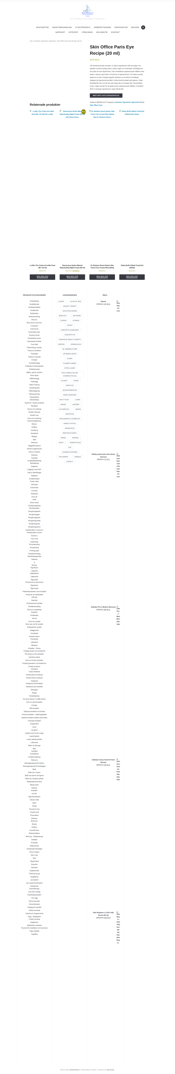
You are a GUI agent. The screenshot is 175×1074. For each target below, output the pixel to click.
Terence (77, 457)
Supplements (34, 870)
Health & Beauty (34, 412)
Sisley (61, 442)
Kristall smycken (34, 666)
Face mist (34, 539)
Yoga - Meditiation (34, 916)
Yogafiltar (34, 934)
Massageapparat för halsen (34, 763)
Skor (34, 858)
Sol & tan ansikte (34, 621)
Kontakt (115, 32)
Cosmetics (34, 326)
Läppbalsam (34, 573)
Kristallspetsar (34, 696)
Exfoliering (34, 542)
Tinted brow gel (34, 874)
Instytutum (64, 399)
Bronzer (34, 320)
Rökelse (34, 818)
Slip (69, 447)
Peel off (34, 497)
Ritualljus (34, 406)
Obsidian (34, 645)
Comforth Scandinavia (70, 330)
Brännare (34, 821)
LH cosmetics (64, 409)
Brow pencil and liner (34, 323)
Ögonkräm (52, 41)
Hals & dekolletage (34, 472)
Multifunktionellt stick (34, 782)
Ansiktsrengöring (34, 506)
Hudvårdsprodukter (34, 895)
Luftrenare (34, 742)
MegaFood (70, 414)
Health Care (34, 415)
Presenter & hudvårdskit (34, 595)
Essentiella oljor (34, 332)
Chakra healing (34, 919)
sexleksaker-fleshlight (34, 849)
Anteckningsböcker (34, 421)
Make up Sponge (34, 745)
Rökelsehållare (34, 833)
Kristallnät (34, 433)
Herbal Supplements (34, 449)
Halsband (34, 681)
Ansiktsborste (34, 304)
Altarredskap (34, 400)
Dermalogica (76, 344)
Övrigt (34, 806)
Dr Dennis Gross (69, 354)
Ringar (34, 693)
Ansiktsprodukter (34, 307)
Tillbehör (34, 559)
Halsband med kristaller (34, 683)
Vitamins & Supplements (34, 913)
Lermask (34, 491)
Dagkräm (34, 466)
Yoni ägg (34, 898)
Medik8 (78, 409)
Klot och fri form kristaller (34, 660)
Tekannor (34, 442)
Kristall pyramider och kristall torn (34, 663)
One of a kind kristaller (34, 702)
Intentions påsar (34, 657)
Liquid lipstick (34, 736)
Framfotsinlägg (34, 363)
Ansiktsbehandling (62, 27)
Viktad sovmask (34, 910)
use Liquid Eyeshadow (34, 883)
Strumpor (34, 867)
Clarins (63, 320)
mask (34, 499)
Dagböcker (34, 922)
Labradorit (34, 642)
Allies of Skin (75, 301)
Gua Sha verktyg (34, 892)
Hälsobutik (102, 32)
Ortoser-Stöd (34, 800)
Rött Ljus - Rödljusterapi (34, 836)
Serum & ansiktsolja (34, 610)
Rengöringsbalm (34, 511)
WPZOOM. (111, 1070)
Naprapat (60, 32)
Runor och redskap (34, 409)
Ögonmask (34, 588)
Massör (135, 27)
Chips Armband (34, 672)
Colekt (70, 325)
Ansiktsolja (34, 615)
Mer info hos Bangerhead (106, 95)
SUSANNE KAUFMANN (69, 452)
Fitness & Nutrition (34, 350)
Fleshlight (34, 354)
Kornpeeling (34, 547)
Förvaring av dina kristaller (34, 654)
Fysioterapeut (82, 27)
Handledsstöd (34, 388)
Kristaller (34, 790)
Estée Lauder (69, 368)
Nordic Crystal (70, 423)
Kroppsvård (34, 724)
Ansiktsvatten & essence (34, 530)
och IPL (34, 793)
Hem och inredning (34, 418)
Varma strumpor (34, 901)
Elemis (69, 358)
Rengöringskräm (34, 517)
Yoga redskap (34, 931)
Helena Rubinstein (70, 390)
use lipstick (34, 880)
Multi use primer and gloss (34, 775)
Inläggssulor (34, 630)
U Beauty (69, 461)
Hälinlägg (34, 381)
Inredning (34, 430)
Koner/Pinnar (34, 830)
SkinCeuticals (75, 442)
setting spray (34, 846)
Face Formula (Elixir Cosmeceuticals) (70, 374)
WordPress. (75, 1070)
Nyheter (34, 788)
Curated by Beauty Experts (70, 339)
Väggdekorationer (34, 446)
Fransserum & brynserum (34, 582)
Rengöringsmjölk (34, 521)
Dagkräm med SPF (34, 469)
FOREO (76, 380)
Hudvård (37, 41)
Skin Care (34, 855)
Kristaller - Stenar (34, 648)
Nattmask (34, 494)
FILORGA (64, 380)
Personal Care (34, 809)
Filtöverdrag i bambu (34, 347)
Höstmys (34, 455)
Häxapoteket (34, 397)
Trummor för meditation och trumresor (34, 928)
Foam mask (34, 481)
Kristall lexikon (34, 636)
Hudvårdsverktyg (34, 554)
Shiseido (75, 438)
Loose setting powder (34, 739)
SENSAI (63, 438)
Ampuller (34, 612)
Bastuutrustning (34, 316)
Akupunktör (42, 27)
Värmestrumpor (34, 904)
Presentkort (34, 815)
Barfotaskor (34, 313)
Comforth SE (70, 335)
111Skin (61, 301)
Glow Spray (34, 375)
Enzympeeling (34, 544)
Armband (34, 669)
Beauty (34, 565)
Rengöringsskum (34, 527)
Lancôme (75, 404)
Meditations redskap (34, 925)
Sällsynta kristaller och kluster (34, 711)
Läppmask (34, 576)
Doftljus (34, 427)
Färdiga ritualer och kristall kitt (34, 651)
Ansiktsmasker (34, 479)
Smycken (34, 864)
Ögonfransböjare (34, 797)
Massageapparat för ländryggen (34, 766)
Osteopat (73, 32)
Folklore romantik (34, 357)
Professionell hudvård (34, 603)
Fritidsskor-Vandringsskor (34, 366)
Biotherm (77, 315)
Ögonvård (44, 41)
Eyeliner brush (34, 335)
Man (34, 749)
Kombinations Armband (34, 675)
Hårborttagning (102, 27)
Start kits (34, 600)
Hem (31, 41)
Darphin (61, 344)
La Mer (77, 399)
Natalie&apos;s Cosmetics (69, 419)
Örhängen (34, 690)
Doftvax (34, 827)
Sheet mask (34, 502)
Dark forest (34, 329)
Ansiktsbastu (34, 301)
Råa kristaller (34, 708)
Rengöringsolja (34, 524)
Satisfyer (34, 839)
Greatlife (70, 385)
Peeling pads (34, 551)
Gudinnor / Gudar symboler (34, 403)
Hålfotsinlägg (34, 378)
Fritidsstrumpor (34, 369)
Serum (34, 618)
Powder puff (34, 812)
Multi (34, 769)
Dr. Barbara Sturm (69, 349)
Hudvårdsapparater (34, 556)
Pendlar (34, 705)
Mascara (34, 760)
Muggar (34, 436)
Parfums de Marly (70, 433)
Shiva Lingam (34, 852)
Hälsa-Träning (34, 385)
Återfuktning (34, 463)
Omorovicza (70, 428)
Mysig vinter (34, 785)
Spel (34, 439)
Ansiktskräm (34, 754)
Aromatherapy (34, 889)
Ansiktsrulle (34, 310)
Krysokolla (34, 639)
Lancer (63, 404)
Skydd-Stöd (34, 861)
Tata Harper (63, 457)
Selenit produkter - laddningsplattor (34, 714)
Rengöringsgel (34, 514)
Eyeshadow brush (34, 338)
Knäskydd (34, 633)
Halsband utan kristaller (34, 686)
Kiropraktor (121, 27)
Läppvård (34, 571)
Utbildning (87, 32)
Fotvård (34, 360)
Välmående (34, 886)
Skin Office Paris (96, 105)
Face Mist (34, 344)
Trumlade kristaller (34, 721)
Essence (34, 536)
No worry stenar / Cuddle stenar (34, 699)
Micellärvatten (34, 508)
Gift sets (34, 597)
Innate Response (69, 395)
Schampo (34, 843)
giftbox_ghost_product (34, 372)
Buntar (34, 824)
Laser (34, 727)
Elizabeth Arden (69, 363)
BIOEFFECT (63, 315)
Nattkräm (34, 476)
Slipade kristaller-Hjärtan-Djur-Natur (34, 717)
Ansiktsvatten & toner (34, 532)
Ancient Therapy (69, 306)
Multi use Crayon (34, 772)
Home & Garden (34, 452)
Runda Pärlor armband (34, 678)
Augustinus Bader (70, 311)
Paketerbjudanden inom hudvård (34, 591)
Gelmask (34, 484)
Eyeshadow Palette (34, 341)
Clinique (76, 320)
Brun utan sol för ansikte (34, 624)
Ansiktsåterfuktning (34, 461)
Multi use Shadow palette (34, 778)
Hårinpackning (34, 394)
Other (34, 803)
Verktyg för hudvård (34, 907)
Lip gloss (34, 730)
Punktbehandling (34, 606)
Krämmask (34, 487)
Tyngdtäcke (34, 877)
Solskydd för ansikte (34, 627)
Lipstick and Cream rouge (34, 733)
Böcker (34, 424)
